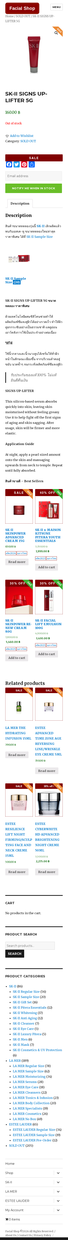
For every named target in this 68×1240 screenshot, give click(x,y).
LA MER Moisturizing (29, 1076)
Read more (17, 562)
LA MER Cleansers (27, 1092)
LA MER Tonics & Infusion (33, 1098)
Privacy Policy (42, 1235)
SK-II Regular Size (26, 991)
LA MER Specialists (27, 1108)
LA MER (15, 1061)
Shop (9, 1173)
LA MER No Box (24, 1119)
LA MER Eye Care (25, 1087)
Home (9, 16)
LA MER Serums (25, 1082)
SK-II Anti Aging (25, 1018)
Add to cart (46, 567)
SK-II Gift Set (22, 1002)
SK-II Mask (21, 1045)
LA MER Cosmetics (27, 1114)
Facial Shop (22, 8)
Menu (57, 7)
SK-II (41, 226)
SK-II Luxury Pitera (27, 1034)
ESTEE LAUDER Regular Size (34, 1130)
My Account (14, 1210)
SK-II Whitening (25, 1013)
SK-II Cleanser (23, 1023)
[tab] (20, 203)
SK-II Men (20, 1039)
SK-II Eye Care (23, 1029)
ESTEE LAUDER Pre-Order (32, 1140)
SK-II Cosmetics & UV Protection (37, 1050)
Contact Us (25, 1235)
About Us (10, 1235)
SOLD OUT (23, 16)
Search (15, 954)
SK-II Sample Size (39, 237)
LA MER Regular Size (28, 1066)
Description (20, 203)
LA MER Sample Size (28, 1071)
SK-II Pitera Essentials (29, 1007)
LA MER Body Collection (31, 1103)
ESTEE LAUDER (20, 1124)
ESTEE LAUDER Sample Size (34, 1135)
